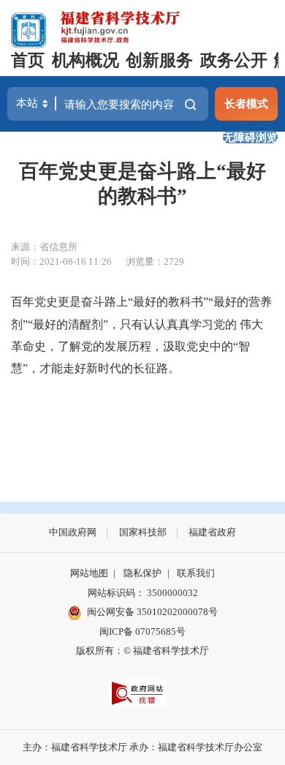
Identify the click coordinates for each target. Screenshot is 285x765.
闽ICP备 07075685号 (142, 631)
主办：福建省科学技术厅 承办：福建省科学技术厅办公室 (142, 747)
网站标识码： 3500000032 (143, 592)
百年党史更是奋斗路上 (69, 301)
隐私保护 (142, 573)
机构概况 (85, 60)
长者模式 (246, 103)
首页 (28, 60)
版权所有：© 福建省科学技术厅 (142, 650)
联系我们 (196, 573)
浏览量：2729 (155, 261)
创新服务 (159, 60)
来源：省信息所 (44, 246)
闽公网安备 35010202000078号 (152, 611)
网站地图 (89, 573)
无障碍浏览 (250, 137)
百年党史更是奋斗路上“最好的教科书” (142, 183)
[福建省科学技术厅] (120, 25)
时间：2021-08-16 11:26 (61, 261)
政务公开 (233, 60)
